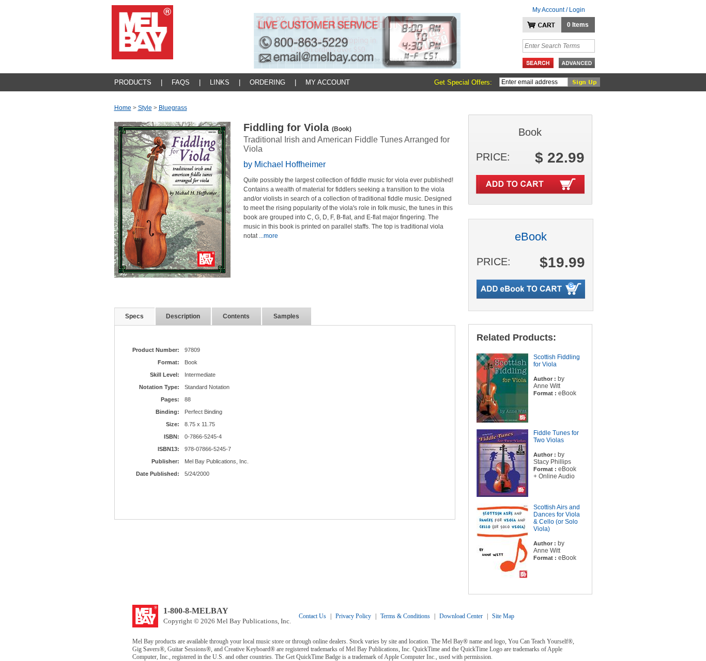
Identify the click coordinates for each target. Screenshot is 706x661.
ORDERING (267, 82)
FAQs (181, 82)
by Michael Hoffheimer (284, 164)
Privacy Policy (353, 616)
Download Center (461, 616)
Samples (286, 316)
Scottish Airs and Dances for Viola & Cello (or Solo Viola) (556, 518)
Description (183, 316)
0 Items (578, 24)
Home (122, 107)
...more (268, 235)
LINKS (219, 82)
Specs (134, 316)
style (145, 107)
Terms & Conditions (405, 616)
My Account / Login (558, 9)
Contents (236, 316)
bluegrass (173, 107)
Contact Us (312, 616)
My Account (327, 82)
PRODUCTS (132, 82)
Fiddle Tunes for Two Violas (556, 436)
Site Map (503, 616)
